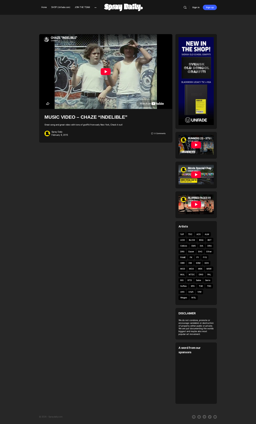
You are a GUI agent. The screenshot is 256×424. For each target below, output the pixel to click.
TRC (209, 286)
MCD (182, 269)
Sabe (198, 280)
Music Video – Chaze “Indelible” (85, 117)
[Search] (185, 7)
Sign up (210, 7)
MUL (182, 274)
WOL (193, 297)
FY (197, 257)
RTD (190, 280)
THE (201, 286)
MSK (200, 269)
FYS (205, 257)
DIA (201, 246)
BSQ (201, 240)
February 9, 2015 (60, 135)
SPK (193, 286)
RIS (181, 280)
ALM (207, 234)
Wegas (183, 297)
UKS (182, 292)
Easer (191, 251)
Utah (190, 292)
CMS (193, 246)
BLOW (192, 240)
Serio (207, 280)
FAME (183, 257)
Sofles (183, 286)
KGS (207, 263)
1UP (182, 234)
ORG (201, 274)
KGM (198, 263)
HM (190, 263)
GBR (182, 263)
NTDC (192, 274)
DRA (209, 246)
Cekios (183, 246)
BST (210, 240)
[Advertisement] (203, 378)
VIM (199, 292)
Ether (209, 251)
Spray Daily (57, 132)
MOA (191, 269)
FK (191, 257)
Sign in (196, 7)
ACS (198, 234)
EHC (200, 251)
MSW (209, 269)
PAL (209, 274)
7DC (190, 234)
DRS (182, 251)
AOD (182, 240)
